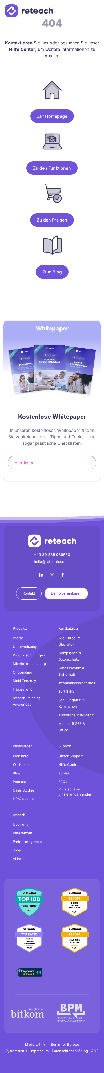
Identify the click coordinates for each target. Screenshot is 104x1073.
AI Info (18, 859)
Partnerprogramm (27, 841)
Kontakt (29, 593)
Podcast (19, 781)
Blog (16, 773)
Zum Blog (52, 272)
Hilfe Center (68, 764)
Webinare (21, 756)
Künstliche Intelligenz (76, 715)
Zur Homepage (52, 116)
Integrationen (24, 689)
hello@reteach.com (50, 561)
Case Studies (24, 790)
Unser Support (70, 756)
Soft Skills (66, 691)
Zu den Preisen (52, 220)
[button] (92, 12)
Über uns (20, 824)
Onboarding (22, 672)
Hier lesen (24, 462)
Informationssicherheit (76, 683)
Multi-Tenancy (24, 681)
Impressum (39, 1051)
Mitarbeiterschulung (29, 663)
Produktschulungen (29, 655)
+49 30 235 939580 (52, 554)
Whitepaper (22, 764)
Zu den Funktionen (52, 168)
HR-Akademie (24, 799)
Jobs (17, 850)
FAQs (62, 781)
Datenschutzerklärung (70, 1051)
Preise (18, 638)
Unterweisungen (27, 646)
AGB (95, 1051)
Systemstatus (16, 1051)
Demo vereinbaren (66, 593)
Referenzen (22, 833)
